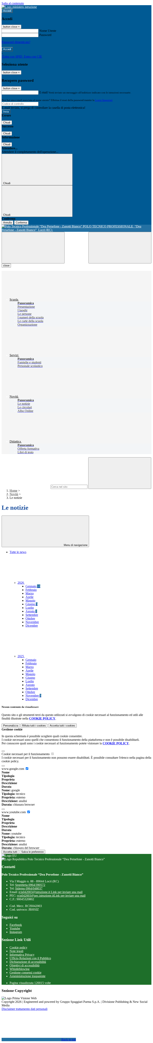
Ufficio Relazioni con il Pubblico (30, 958)
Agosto (31, 611)
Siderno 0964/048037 (28, 888)
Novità (14, 494)
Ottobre (30, 618)
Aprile (29, 597)
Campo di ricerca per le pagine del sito (26, 486)
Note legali (16, 951)
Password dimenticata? (16, 42)
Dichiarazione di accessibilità (28, 961)
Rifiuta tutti (34, 725)
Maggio (30, 600)
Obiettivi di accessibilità (24, 965)
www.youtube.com (14, 812)
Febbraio (31, 589)
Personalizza (10, 725)
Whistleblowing (19, 969)
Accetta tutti (62, 725)
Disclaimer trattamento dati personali (24, 1009)
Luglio (30, 607)
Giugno (31, 604)
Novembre (32, 622)
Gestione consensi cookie (25, 972)
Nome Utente (47, 30)
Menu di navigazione (75, 545)
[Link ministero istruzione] (19, 7)
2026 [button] (21, 582)
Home (13, 490)
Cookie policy (18, 947)
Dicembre (32, 625)
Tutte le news (18, 552)
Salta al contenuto (13, 3)
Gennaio (33, 586)
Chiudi (6, 122)
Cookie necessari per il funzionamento (26, 754)
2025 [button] (21, 656)
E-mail (43, 92)
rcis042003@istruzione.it (50, 892)
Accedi (7, 10)
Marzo (30, 593)
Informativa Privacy (22, 954)
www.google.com (13, 768)
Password (45, 35)
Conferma (21, 222)
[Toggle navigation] (33, 247)
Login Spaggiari (104, 100)
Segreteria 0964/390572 (30, 885)
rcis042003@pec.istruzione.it (51, 895)
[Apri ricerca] (119, 247)
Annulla (7, 222)
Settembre (32, 615)
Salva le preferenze (32, 851)
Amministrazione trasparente (27, 976)
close (6, 265)
